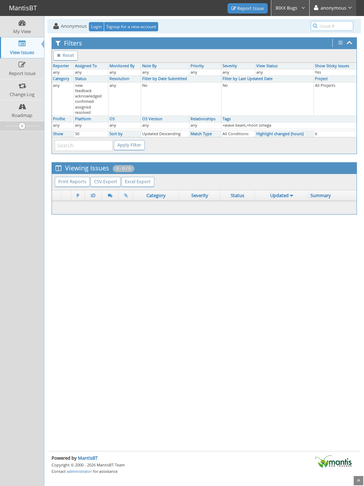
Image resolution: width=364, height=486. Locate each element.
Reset (67, 55)
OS (112, 118)
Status (80, 78)
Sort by (116, 133)
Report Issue (250, 8)
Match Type (201, 133)
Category (61, 78)
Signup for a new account (131, 26)
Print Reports (72, 181)
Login (96, 26)
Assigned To (86, 65)
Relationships (203, 118)
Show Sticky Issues (332, 65)
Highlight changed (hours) (280, 133)
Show (58, 133)
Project (321, 78)
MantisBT (88, 458)
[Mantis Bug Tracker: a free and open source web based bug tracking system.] (333, 461)
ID (93, 195)
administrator (79, 471)
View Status (267, 65)
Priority (197, 65)
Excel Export (138, 181)
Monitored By (122, 65)
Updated (279, 195)
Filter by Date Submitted (164, 78)
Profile (59, 118)
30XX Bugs (286, 8)
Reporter (61, 65)
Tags (227, 118)
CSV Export (105, 181)
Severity (230, 65)
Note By (149, 65)
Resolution (119, 78)
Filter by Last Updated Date (248, 78)
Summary (320, 195)
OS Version (152, 118)
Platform (83, 118)
